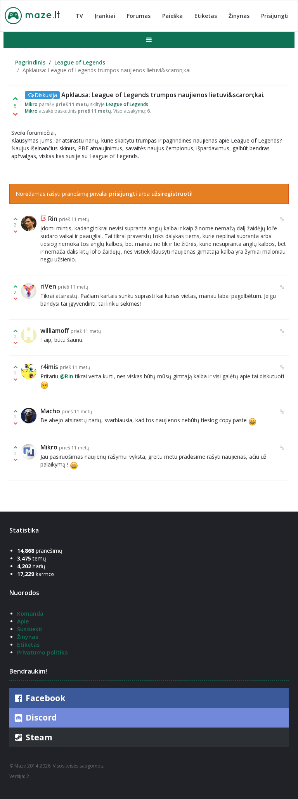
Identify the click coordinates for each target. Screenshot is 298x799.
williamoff (54, 330)
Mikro (31, 104)
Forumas (139, 15)
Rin (52, 218)
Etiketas (205, 15)
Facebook (44, 698)
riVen (48, 286)
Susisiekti (30, 629)
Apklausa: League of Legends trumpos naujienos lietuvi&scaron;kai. (163, 95)
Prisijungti (275, 15)
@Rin (66, 376)
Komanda (30, 613)
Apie (23, 621)
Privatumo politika (42, 652)
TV (79, 15)
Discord (40, 717)
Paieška (172, 15)
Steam (38, 737)
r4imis (49, 366)
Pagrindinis (30, 62)
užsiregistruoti (171, 193)
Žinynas (239, 15)
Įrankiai (105, 15)
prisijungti (123, 193)
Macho (50, 411)
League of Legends (79, 62)
